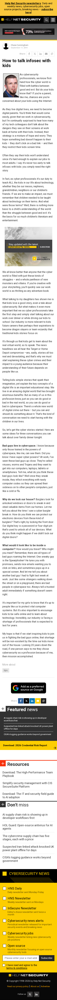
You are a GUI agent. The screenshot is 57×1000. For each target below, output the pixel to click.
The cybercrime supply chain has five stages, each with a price (26, 837)
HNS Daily (15, 888)
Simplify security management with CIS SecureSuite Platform (27, 784)
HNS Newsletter (19, 898)
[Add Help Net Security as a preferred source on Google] (52, 53)
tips (6, 670)
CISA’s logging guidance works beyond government (27, 734)
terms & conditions (16, 968)
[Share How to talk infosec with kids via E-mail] (46, 53)
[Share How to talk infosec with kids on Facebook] (29, 53)
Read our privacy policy (17, 986)
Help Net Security (42, 981)
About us (35, 986)
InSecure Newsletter (22, 908)
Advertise (45, 986)
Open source (16, 946)
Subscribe (46, 958)
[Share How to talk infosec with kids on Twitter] (35, 53)
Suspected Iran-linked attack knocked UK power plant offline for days (28, 848)
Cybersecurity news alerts (26, 921)
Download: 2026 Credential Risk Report (25, 745)
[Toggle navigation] (53, 20)
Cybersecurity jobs (20, 933)
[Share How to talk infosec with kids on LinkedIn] (40, 53)
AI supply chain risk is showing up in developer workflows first (25, 816)
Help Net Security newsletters (23, 3)
